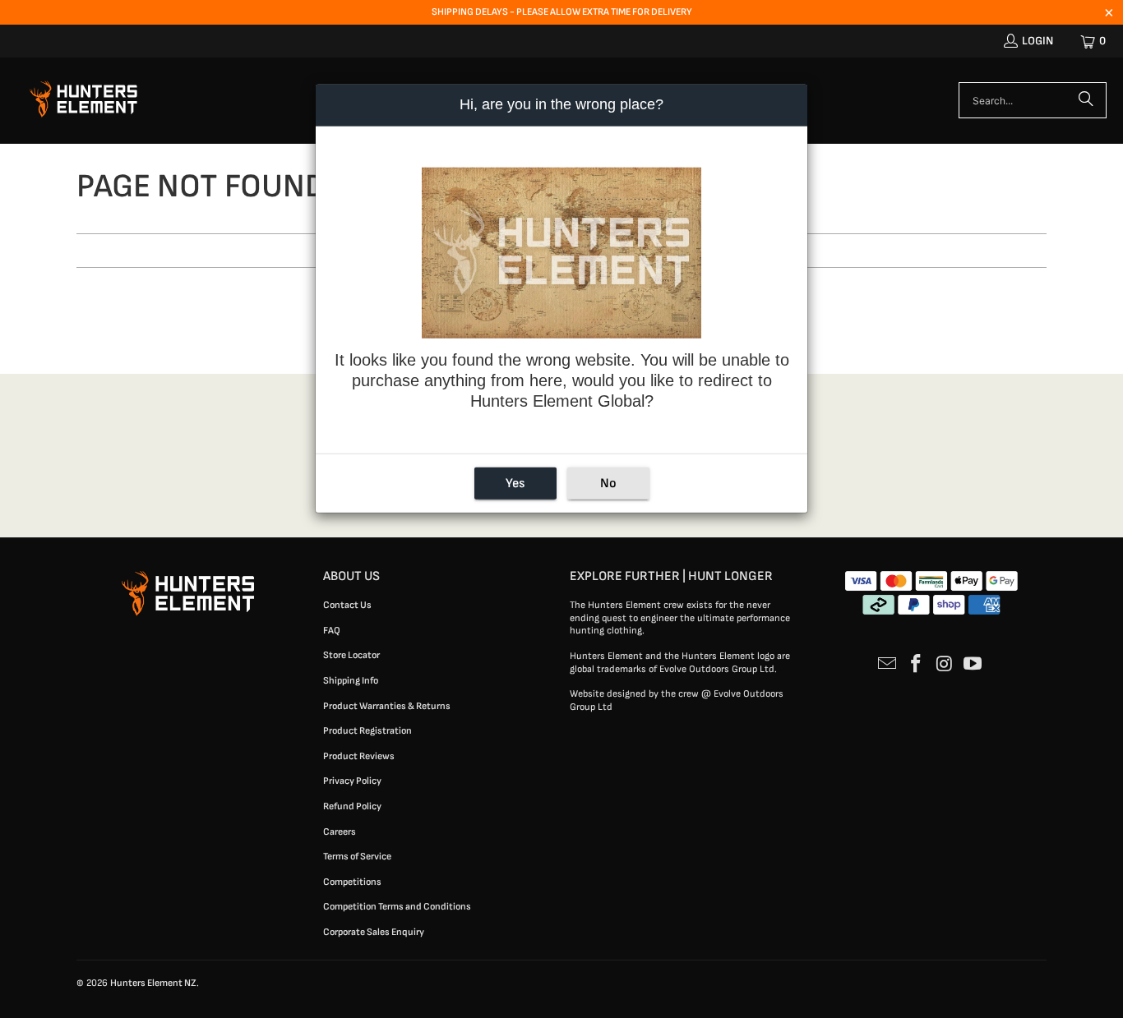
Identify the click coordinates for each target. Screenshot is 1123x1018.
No (608, 483)
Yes (515, 483)
